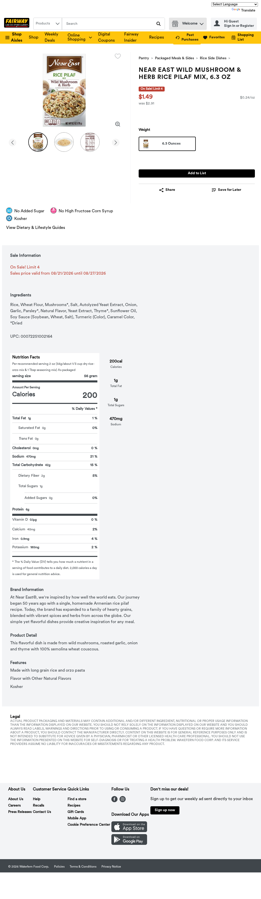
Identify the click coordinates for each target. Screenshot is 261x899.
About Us (15, 799)
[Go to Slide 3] (90, 142)
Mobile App (77, 818)
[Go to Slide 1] (38, 142)
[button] (202, 22)
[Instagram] (123, 801)
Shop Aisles (16, 37)
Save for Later (229, 190)
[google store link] (129, 844)
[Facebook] (114, 801)
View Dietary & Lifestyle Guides (35, 228)
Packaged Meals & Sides (174, 58)
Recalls (38, 806)
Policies (59, 866)
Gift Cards (76, 812)
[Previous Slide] (12, 142)
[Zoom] (118, 124)
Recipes (156, 38)
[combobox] (47, 24)
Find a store (77, 799)
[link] (187, 37)
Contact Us (42, 812)
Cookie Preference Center (89, 825)
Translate (248, 11)
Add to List (197, 173)
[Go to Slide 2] (64, 142)
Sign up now (165, 810)
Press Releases (20, 812)
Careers (14, 806)
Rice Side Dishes (213, 58)
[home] (17, 24)
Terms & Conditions (83, 866)
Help (36, 799)
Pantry (144, 58)
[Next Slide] (115, 142)
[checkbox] (118, 56)
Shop (33, 38)
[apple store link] (129, 831)
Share (170, 190)
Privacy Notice (111, 866)
